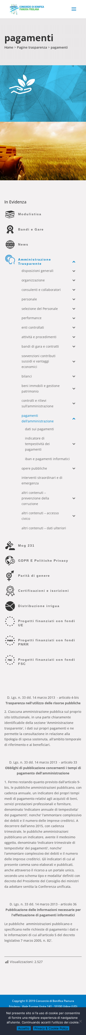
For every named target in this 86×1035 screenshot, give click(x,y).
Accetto (23, 1028)
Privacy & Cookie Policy (51, 1028)
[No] (80, 1021)
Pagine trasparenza (32, 47)
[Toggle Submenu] (74, 261)
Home (8, 47)
